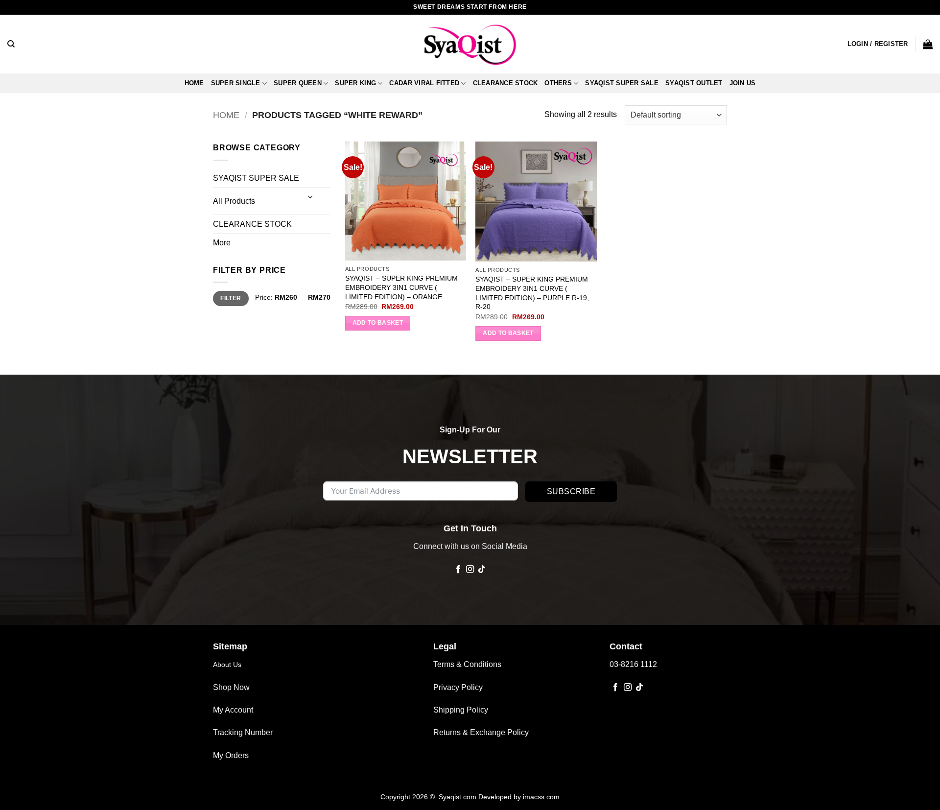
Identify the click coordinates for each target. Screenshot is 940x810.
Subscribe (571, 491)
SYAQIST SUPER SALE (621, 83)
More (222, 242)
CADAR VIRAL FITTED (424, 83)
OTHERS (558, 83)
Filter (230, 298)
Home (194, 83)
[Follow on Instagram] (470, 569)
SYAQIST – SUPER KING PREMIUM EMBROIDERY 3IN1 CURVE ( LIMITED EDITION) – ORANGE (401, 287)
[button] (877, 44)
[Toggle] (311, 197)
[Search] (11, 44)
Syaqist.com (458, 797)
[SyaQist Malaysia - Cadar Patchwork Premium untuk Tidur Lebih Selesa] (470, 44)
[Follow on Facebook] (458, 569)
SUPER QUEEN (298, 83)
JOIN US (742, 83)
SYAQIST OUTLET (694, 83)
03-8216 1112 (633, 664)
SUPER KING (355, 83)
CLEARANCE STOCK (505, 83)
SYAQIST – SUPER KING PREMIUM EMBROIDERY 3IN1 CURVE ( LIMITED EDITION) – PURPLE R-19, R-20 (532, 292)
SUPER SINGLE (235, 83)
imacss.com (541, 797)
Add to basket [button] (377, 323)
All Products (234, 201)
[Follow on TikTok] (482, 569)
